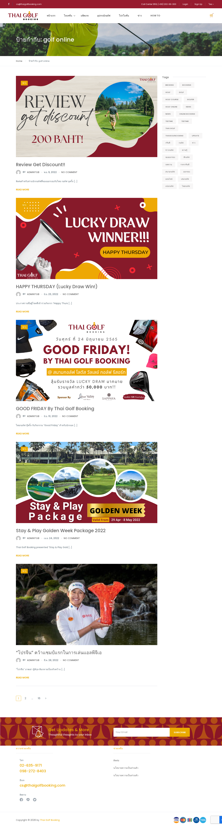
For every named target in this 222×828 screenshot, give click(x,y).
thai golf (170, 128)
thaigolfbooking (174, 135)
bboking (169, 85)
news (188, 106)
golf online (171, 106)
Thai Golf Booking (50, 820)
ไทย (211, 4)
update (195, 135)
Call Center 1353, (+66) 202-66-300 (158, 4)
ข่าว (140, 15)
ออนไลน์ (168, 179)
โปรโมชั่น (124, 15)
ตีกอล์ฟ (186, 157)
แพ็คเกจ (85, 15)
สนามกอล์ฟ (170, 171)
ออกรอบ (186, 171)
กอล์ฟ (181, 142)
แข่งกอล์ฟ (169, 186)
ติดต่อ (116, 760)
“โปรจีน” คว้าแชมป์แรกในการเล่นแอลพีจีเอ (59, 652)
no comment (69, 172)
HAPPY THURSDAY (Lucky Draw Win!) (57, 286)
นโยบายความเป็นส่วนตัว (125, 775)
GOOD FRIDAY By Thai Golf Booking (55, 408)
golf (167, 92)
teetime (169, 121)
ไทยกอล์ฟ (186, 186)
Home (19, 61)
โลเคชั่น (68, 15)
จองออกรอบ (170, 157)
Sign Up (198, 4)
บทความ (168, 164)
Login (185, 4)
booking (186, 85)
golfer (190, 99)
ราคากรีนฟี (185, 164)
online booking (187, 114)
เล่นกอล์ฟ (185, 179)
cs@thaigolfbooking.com (29, 4)
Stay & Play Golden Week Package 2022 (61, 530)
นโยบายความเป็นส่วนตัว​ (125, 768)
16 (39, 698)
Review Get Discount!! (40, 164)
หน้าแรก (51, 15)
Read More (22, 189)
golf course (171, 99)
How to (155, 15)
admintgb (31, 172)
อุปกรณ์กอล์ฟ (103, 15)
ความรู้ (184, 150)
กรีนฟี (167, 142)
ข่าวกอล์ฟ (169, 150)
